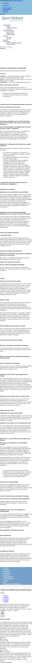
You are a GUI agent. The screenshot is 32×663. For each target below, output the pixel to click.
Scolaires (5, 40)
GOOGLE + (6, 598)
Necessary (5, 639)
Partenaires (7, 573)
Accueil (5, 11)
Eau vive (9, 38)
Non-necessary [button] (4, 650)
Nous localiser (7, 9)
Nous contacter (7, 8)
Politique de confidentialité (12, 584)
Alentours (6, 571)
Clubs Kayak (6, 41)
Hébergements (7, 25)
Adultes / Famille (11, 34)
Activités (5, 36)
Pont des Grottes (11, 44)
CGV (4, 582)
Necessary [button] (3, 637)
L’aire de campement (12, 27)
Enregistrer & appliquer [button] (6, 662)
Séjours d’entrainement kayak (14, 43)
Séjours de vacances (8, 30)
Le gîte (8, 26)
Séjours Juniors (10, 32)
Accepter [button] (15, 610)
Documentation (8, 578)
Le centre (6, 10)
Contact (6, 580)
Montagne (9, 37)
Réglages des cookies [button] (6, 610)
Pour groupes (10, 33)
